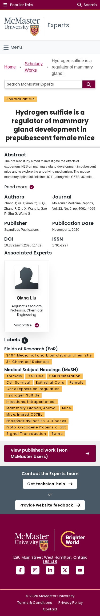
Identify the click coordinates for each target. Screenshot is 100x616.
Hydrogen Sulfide (22, 395)
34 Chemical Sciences (28, 361)
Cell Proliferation (65, 376)
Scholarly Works (34, 67)
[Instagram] (35, 570)
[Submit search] (88, 84)
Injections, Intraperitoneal (31, 401)
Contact (50, 609)
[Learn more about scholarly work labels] (25, 340)
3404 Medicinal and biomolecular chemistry (49, 355)
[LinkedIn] (50, 570)
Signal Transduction (26, 433)
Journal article (20, 99)
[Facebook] (20, 570)
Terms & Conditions (34, 602)
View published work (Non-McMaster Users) (40, 453)
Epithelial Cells (50, 382)
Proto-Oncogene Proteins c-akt (36, 427)
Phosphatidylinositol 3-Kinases (36, 421)
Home (10, 67)
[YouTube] (80, 570)
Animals (14, 376)
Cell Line (35, 376)
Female (76, 382)
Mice (66, 408)
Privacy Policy (70, 602)
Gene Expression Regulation (33, 389)
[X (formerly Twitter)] (65, 570)
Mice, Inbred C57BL (24, 414)
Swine (57, 433)
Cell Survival (18, 382)
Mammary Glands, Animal (31, 408)
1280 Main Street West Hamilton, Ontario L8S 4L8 (50, 559)
